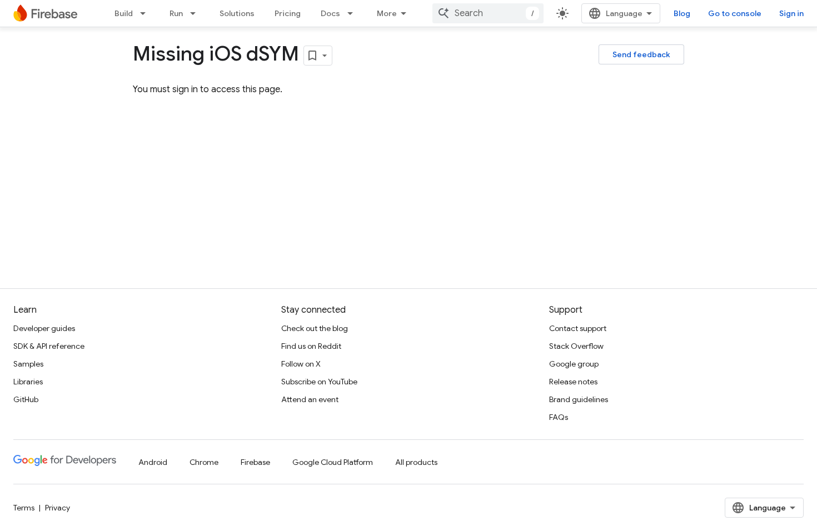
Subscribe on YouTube (319, 382)
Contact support (577, 328)
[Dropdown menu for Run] (196, 13)
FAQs (558, 417)
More (387, 13)
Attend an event (309, 399)
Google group (574, 364)
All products (416, 462)
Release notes (573, 382)
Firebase (255, 462)
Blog (682, 13)
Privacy (57, 507)
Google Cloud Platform (332, 462)
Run (176, 13)
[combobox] (488, 13)
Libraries (28, 382)
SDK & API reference (48, 346)
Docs (330, 13)
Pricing (288, 13)
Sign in (791, 13)
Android (152, 462)
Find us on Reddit (311, 346)
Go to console (734, 13)
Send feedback (641, 54)
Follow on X (301, 364)
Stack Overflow (576, 346)
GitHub (25, 399)
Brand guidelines (578, 399)
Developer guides (44, 328)
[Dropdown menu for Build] (146, 13)
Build (123, 13)
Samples (28, 364)
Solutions (237, 13)
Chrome (204, 462)
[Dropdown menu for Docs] (353, 13)
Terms (23, 507)
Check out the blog (314, 328)
